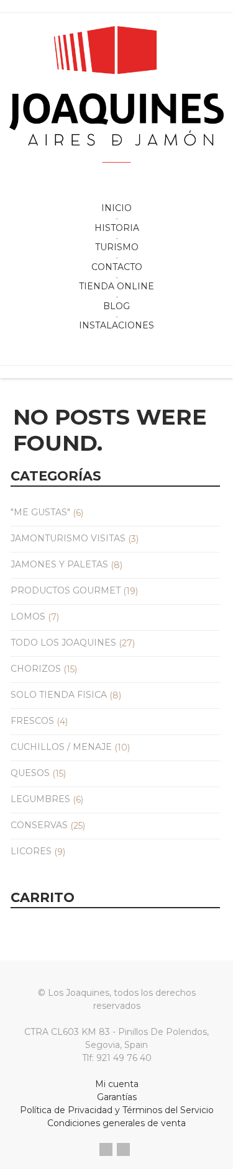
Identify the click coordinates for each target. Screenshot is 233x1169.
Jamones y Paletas (59, 564)
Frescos (32, 720)
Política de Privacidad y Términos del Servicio (117, 1110)
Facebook (105, 1149)
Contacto (116, 267)
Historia (116, 227)
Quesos (30, 773)
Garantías (117, 1097)
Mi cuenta (117, 1084)
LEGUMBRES (40, 799)
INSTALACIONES (116, 325)
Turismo (117, 247)
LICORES (31, 851)
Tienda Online (116, 286)
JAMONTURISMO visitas (68, 538)
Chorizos (36, 668)
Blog (116, 306)
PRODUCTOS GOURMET (66, 590)
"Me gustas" (40, 512)
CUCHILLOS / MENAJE (61, 746)
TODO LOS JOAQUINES (63, 642)
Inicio (116, 208)
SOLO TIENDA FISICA (59, 694)
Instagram (123, 1149)
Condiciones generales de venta (116, 1123)
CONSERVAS (39, 825)
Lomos (28, 616)
